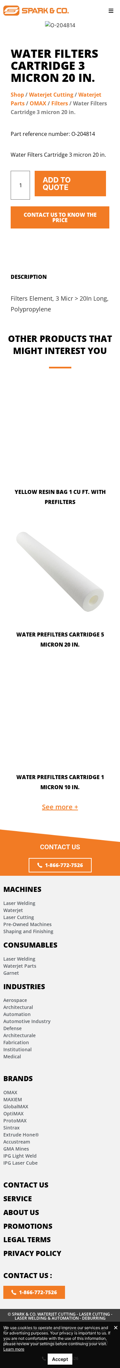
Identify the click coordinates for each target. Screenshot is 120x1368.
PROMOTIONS (27, 1226)
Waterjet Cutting (51, 94)
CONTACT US (25, 1184)
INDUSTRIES (24, 986)
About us (21, 1212)
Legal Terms (27, 1239)
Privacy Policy (32, 1253)
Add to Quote (57, 183)
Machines (22, 889)
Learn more (13, 1349)
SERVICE (17, 1198)
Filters (59, 103)
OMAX (38, 103)
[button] (111, 10)
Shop (17, 94)
